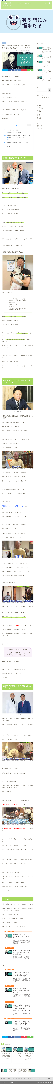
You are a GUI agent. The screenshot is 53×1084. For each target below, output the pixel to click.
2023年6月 (40, 115)
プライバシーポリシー (37, 3)
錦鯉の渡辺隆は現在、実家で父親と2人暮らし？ (19, 135)
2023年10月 (40, 110)
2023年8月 (40, 113)
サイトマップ (5, 1082)
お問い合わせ (28, 3)
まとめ (8, 146)
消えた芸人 (40, 126)
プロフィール (20, 3)
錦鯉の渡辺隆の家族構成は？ (14, 130)
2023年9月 (40, 111)
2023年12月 (40, 107)
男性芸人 (39, 128)
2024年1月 (40, 105)
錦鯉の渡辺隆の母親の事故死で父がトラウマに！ (18, 143)
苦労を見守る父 (12, 139)
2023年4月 (40, 118)
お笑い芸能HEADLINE (7, 5)
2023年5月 (40, 117)
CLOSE (29, 124)
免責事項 (12, 1082)
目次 (45, 3)
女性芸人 (39, 125)
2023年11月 (40, 108)
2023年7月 (40, 114)
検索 (38, 87)
